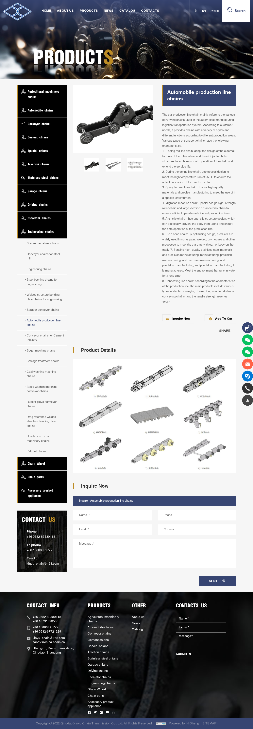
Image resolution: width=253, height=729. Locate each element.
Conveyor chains (99, 634)
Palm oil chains (36, 451)
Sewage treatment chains (43, 361)
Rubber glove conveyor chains (42, 404)
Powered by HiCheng (184, 723)
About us (138, 617)
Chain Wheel (97, 689)
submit (181, 654)
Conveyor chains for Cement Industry (45, 338)
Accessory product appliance (100, 704)
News (108, 11)
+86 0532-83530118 (41, 537)
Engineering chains (39, 269)
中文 (194, 11)
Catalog (127, 11)
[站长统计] (161, 723)
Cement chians (98, 640)
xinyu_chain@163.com (43, 564)
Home (46, 11)
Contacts (150, 11)
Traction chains (98, 652)
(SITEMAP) (209, 723)
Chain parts (96, 696)
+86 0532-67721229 (47, 632)
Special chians (98, 646)
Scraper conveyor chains (43, 310)
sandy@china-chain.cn (49, 642)
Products (89, 11)
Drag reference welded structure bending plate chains (41, 421)
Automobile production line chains (43, 323)
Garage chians (98, 665)
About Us (65, 11)
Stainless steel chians (103, 658)
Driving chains (98, 671)
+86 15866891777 (39, 550)
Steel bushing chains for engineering (42, 282)
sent (213, 581)
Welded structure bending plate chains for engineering (44, 297)
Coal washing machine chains (41, 374)
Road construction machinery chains (38, 439)
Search (240, 11)
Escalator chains (99, 677)
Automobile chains (101, 627)
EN (204, 11)
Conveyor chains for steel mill (43, 256)
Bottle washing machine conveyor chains (42, 389)
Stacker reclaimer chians (43, 243)
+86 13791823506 (45, 621)
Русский (215, 11)
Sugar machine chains (41, 351)
